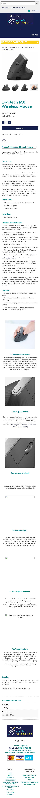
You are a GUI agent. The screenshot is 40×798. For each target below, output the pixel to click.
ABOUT (10, 775)
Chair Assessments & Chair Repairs (10, 783)
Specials (10, 790)
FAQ (29, 780)
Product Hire (10, 780)
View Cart (35, 10)
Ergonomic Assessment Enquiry (10, 786)
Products (10, 47)
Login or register (18, 7)
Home (4, 47)
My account (29, 777)
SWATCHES (10, 792)
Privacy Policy (29, 784)
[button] (34, 35)
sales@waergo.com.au (23, 750)
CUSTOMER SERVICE (29, 775)
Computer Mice (7, 50)
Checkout (5, 7)
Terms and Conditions (29, 782)
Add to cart (20, 128)
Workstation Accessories (24, 47)
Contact (10, 794)
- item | (29, 10)
